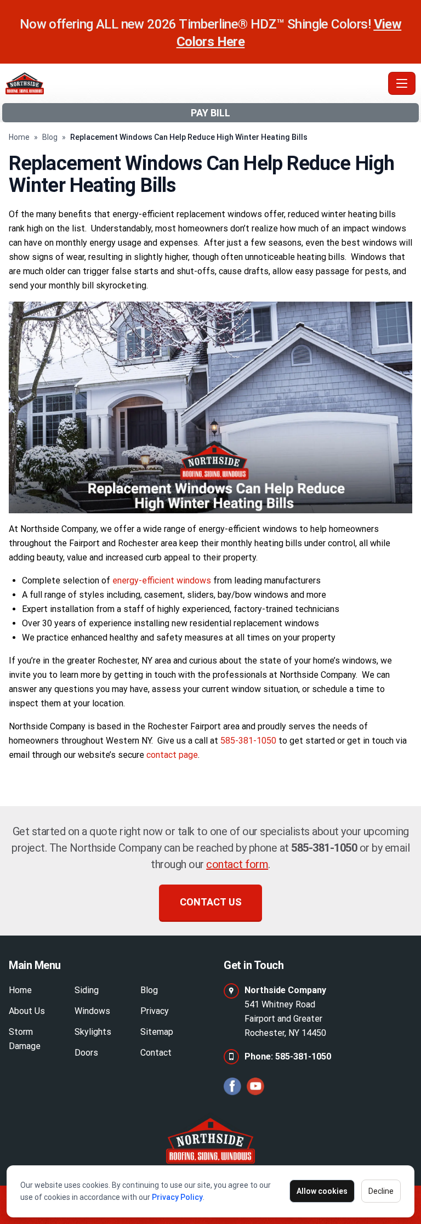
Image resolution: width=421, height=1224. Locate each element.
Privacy (154, 1011)
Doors (86, 1052)
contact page (172, 755)
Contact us (211, 902)
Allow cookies (322, 1191)
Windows (92, 1011)
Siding (87, 990)
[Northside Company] (210, 1138)
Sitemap (156, 1032)
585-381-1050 (248, 740)
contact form (237, 864)
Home (19, 137)
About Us (27, 1011)
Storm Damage (25, 1039)
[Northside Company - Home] (194, 83)
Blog (50, 137)
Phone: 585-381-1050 (287, 1056)
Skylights (93, 1032)
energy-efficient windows (161, 580)
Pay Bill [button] (210, 112)
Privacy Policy (177, 1197)
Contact (156, 1052)
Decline (381, 1191)
